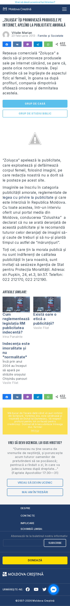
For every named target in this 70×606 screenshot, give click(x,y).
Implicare (27, 523)
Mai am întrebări (35, 492)
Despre (25, 508)
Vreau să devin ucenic (35, 482)
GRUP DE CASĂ (35, 103)
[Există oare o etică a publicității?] (47, 304)
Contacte (28, 515)
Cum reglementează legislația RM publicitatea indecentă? (16, 323)
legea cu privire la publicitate (28, 197)
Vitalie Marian (22, 33)
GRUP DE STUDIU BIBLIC (35, 113)
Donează (35, 560)
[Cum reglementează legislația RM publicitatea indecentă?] (16, 304)
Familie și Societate (50, 35)
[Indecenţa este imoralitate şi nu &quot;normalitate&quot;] (18, 365)
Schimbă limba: (32, 529)
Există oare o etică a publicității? (45, 318)
